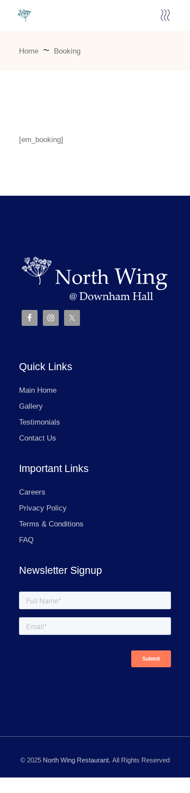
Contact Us (37, 438)
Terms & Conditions (51, 524)
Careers (32, 492)
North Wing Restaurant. (76, 760)
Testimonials (39, 422)
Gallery (31, 406)
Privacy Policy (43, 508)
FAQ (26, 540)
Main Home (38, 390)
